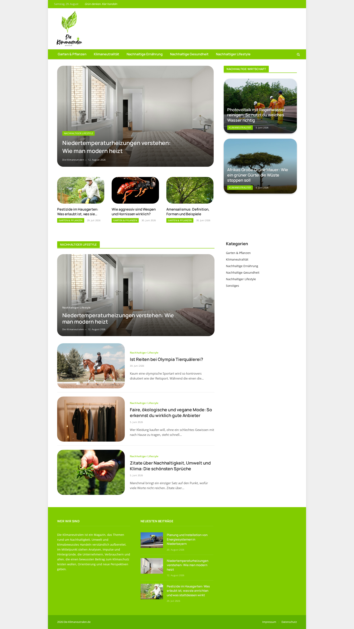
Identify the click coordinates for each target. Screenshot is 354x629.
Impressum (269, 622)
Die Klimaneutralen (73, 159)
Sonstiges (232, 286)
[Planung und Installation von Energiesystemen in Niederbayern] (152, 540)
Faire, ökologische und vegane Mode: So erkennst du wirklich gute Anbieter (171, 412)
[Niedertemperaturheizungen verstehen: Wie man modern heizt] (135, 116)
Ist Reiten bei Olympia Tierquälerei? (166, 359)
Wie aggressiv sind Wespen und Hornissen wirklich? (134, 211)
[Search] (298, 54)
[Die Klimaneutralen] (68, 28)
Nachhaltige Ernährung (145, 54)
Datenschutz (289, 622)
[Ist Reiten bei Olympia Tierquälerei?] (91, 365)
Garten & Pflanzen (72, 54)
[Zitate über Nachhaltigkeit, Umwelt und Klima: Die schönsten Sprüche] (91, 472)
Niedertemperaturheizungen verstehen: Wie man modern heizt (116, 147)
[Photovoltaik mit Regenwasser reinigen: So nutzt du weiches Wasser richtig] (260, 106)
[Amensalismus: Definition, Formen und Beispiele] (189, 190)
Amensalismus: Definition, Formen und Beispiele (187, 211)
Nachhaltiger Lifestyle (233, 54)
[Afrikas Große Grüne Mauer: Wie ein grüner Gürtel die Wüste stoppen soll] (260, 166)
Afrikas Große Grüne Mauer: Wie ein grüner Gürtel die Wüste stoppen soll (257, 175)
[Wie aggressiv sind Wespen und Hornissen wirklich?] (135, 190)
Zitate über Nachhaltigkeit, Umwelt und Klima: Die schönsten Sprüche (170, 466)
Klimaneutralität (106, 54)
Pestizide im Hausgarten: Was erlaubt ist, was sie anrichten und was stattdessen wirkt (77, 211)
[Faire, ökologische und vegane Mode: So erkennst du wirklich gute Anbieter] (91, 419)
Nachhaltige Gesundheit (189, 54)
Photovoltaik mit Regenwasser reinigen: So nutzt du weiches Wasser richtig (256, 115)
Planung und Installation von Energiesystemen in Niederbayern (187, 539)
